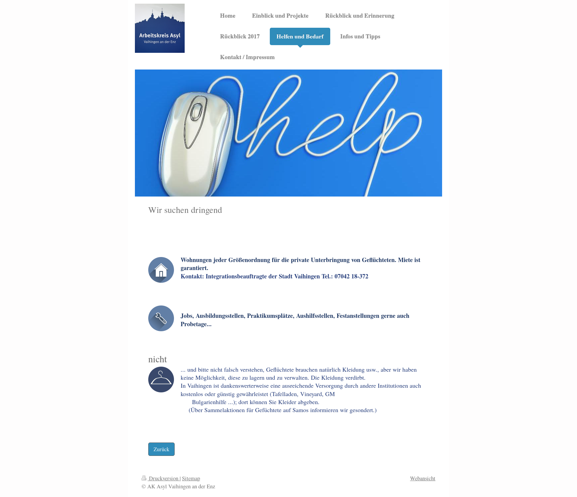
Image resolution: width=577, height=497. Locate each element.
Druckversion (164, 478)
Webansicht (422, 478)
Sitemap (191, 478)
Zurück (161, 449)
